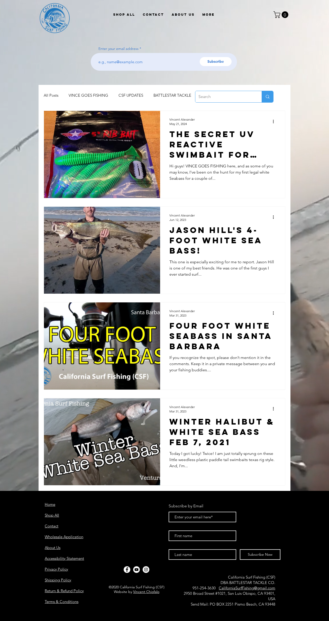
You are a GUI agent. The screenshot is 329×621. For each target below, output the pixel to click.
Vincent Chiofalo (146, 591)
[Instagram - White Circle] (146, 569)
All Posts (51, 95)
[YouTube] (136, 569)
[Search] (267, 96)
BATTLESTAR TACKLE (172, 95)
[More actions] (275, 121)
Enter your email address (118, 48)
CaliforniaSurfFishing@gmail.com (247, 588)
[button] (281, 14)
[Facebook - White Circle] (127, 569)
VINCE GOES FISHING (88, 95)
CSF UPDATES (130, 95)
